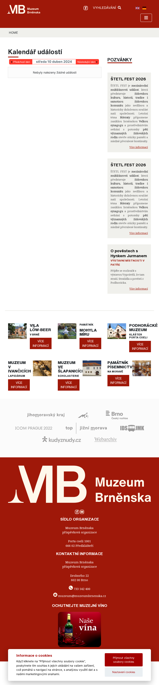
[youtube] (82, 513)
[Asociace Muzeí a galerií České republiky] (83, 415)
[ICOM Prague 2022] (33, 428)
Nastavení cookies (123, 672)
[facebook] (86, 8)
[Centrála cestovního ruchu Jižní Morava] (86, 428)
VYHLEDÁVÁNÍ (105, 8)
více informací (41, 343)
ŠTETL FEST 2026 (128, 79)
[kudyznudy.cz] (61, 439)
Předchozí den (21, 61)
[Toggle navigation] (146, 18)
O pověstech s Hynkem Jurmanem (129, 253)
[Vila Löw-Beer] (17, 331)
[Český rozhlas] (117, 415)
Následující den (86, 61)
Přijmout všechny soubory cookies (123, 659)
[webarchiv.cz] (105, 439)
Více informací (138, 147)
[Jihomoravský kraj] (46, 415)
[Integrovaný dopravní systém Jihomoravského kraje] (132, 428)
